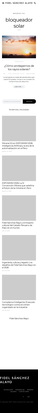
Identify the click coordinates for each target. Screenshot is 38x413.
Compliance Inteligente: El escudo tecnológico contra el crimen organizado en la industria (18, 304)
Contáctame (24, 391)
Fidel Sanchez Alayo (10, 339)
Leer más (17, 86)
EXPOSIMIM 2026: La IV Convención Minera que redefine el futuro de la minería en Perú (18, 185)
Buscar (29, 101)
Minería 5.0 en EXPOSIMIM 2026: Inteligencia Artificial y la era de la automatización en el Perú (18, 146)
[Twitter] (12, 397)
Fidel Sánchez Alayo (19, 3)
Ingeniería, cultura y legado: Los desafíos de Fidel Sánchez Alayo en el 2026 (19, 265)
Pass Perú (22, 344)
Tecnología (8, 390)
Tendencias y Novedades (19, 110)
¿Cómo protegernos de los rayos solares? (19, 67)
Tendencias (19, 61)
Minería (30, 390)
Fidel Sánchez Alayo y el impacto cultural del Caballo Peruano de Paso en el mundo (17, 225)
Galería (13, 391)
